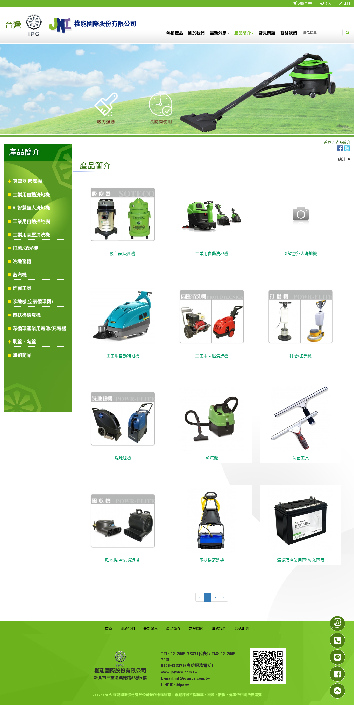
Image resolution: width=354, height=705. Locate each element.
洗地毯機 (22, 261)
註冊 (346, 3)
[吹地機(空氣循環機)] (122, 520)
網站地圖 (242, 628)
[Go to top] (337, 691)
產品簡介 (343, 142)
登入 (327, 3)
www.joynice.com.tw (179, 671)
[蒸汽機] (211, 418)
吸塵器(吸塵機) (28, 181)
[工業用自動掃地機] (122, 316)
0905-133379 (173, 665)
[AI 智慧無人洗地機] (300, 214)
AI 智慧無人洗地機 (31, 208)
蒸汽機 (20, 275)
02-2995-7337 (183, 653)
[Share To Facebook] (340, 147)
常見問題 (267, 32)
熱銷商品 (22, 355)
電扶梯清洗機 (27, 315)
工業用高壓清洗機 (31, 235)
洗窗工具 (22, 288)
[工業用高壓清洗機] (211, 316)
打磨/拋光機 (25, 248)
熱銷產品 (174, 32)
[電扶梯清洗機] (211, 520)
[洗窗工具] (300, 418)
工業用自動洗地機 (31, 194)
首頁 (327, 142)
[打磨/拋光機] (300, 316)
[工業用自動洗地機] (211, 214)
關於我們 (196, 32)
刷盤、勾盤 (24, 341)
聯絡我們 (288, 32)
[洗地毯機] (122, 418)
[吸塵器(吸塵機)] (122, 214)
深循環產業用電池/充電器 (39, 328)
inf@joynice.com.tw (192, 678)
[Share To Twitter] (347, 147)
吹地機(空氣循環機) (33, 301)
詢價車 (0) (304, 3)
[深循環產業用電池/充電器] (300, 520)
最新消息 (150, 628)
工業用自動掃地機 (31, 221)
